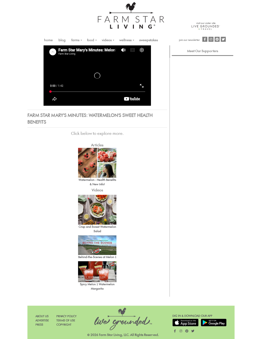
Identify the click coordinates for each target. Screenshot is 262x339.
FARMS (75, 40)
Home (48, 40)
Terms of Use (65, 320)
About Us (42, 316)
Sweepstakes (148, 40)
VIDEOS (107, 40)
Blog (62, 40)
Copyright (63, 324)
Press (39, 324)
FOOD (90, 40)
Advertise (42, 320)
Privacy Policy (66, 316)
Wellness (125, 40)
